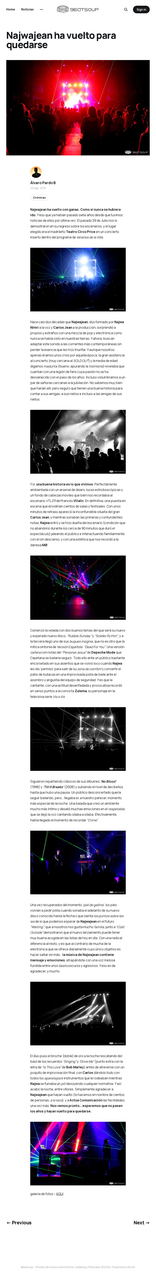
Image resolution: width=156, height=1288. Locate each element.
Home (10, 9)
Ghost (131, 1267)
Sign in (141, 9)
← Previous (19, 1222)
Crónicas (39, 197)
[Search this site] (126, 9)
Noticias (27, 9)
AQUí (59, 1194)
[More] (41, 9)
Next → (142, 1222)
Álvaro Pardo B (43, 182)
